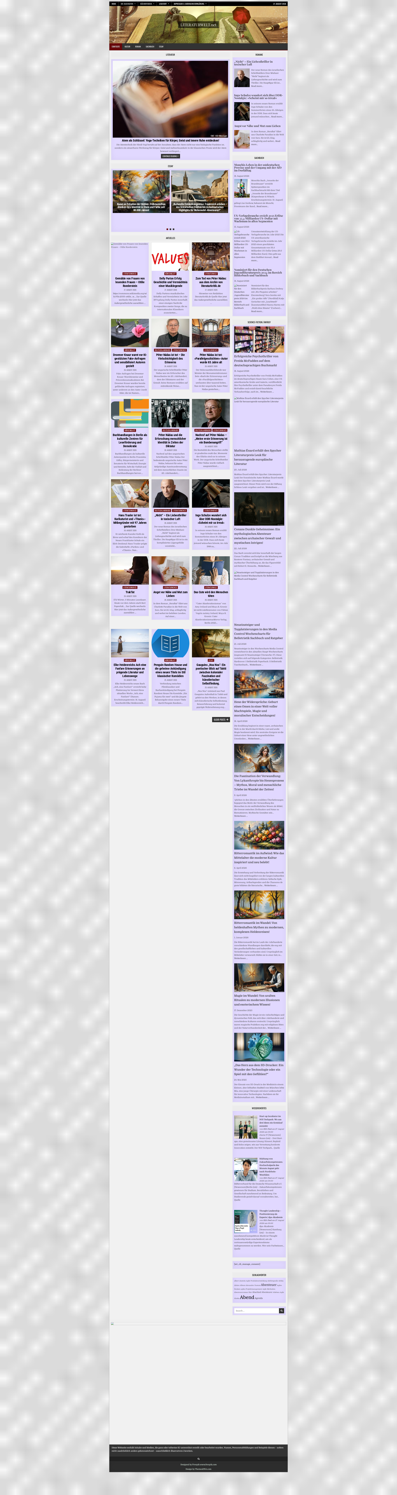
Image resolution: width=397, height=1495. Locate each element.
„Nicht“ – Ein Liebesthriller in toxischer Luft (170, 517)
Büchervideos (146, 3)
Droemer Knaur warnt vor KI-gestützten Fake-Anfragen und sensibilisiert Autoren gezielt (130, 360)
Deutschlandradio (162, 350)
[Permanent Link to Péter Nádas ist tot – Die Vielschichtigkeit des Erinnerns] (170, 333)
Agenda (259, 1298)
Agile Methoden (269, 1289)
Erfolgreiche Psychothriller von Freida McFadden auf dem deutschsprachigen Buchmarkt (256, 361)
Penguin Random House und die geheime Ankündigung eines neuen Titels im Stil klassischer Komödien (170, 670)
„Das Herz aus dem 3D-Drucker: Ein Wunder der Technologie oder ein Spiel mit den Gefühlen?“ (258, 1070)
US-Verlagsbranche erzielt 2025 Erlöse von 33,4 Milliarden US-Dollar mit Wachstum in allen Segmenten (258, 218)
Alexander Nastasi (253, 1285)
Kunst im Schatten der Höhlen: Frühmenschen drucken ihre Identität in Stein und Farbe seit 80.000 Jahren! (141, 207)
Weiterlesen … (267, 392)
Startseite (116, 46)
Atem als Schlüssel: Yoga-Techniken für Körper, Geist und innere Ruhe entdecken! (170, 140)
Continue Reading (171, 156)
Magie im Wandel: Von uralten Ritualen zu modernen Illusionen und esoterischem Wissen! (257, 1000)
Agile (282, 1292)
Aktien (236, 1285)
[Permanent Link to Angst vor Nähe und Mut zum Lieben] (170, 570)
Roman (138, 46)
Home (114, 3)
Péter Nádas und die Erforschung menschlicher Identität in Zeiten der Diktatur (170, 440)
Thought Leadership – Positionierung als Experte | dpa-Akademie (271, 1214)
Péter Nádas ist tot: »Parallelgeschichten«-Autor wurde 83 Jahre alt (211, 358)
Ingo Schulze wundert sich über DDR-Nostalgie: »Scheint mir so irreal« (211, 519)
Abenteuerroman (241, 1292)
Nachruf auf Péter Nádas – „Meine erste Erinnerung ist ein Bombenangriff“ (211, 438)
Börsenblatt (170, 273)
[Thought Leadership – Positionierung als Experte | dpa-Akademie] (245, 1232)
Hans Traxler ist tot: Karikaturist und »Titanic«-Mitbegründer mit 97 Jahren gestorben (130, 520)
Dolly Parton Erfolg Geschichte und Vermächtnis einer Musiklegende (170, 282)
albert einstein (240, 1281)
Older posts (219, 719)
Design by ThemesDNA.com (198, 1469)
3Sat (250, 1292)
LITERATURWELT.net (198, 24)
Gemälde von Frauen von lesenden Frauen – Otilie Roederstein (130, 282)
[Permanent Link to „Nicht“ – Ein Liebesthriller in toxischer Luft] (170, 493)
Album (242, 1285)
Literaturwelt (211, 273)
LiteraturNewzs (130, 273)
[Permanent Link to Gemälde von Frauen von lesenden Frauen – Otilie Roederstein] (130, 256)
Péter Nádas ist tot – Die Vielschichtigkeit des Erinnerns (170, 358)
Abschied (256, 1292)
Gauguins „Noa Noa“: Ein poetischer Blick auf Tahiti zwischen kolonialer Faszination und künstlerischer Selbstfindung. (211, 674)
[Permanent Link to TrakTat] (130, 570)
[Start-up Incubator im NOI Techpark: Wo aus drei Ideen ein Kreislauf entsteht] (245, 1138)
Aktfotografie (273, 1281)
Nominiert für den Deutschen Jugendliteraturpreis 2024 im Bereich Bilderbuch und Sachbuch (258, 272)
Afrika (281, 1281)
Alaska (236, 1298)
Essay (161, 46)
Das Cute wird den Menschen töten (211, 594)
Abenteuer (269, 1285)
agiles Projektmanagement (251, 1289)
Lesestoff (163, 3)
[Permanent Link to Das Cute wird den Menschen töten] (211, 570)
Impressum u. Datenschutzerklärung (189, 3)
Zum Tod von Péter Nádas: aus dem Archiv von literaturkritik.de (211, 282)
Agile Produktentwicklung (256, 1281)
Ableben (276, 1292)
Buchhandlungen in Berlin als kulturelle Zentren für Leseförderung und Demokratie (130, 440)
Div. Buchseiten (127, 3)
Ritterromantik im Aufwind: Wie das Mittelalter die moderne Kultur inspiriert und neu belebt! (259, 858)
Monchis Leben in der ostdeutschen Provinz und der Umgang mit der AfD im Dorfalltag (258, 167)
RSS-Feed (267, 1129)
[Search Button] (199, 1459)
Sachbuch (150, 46)
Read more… (257, 86)
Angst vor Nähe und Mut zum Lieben (170, 594)
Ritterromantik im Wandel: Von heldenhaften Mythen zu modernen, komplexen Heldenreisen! (259, 927)
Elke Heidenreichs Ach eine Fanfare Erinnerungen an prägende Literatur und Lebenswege (130, 670)
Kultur (127, 46)
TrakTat (130, 592)
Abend (247, 1297)
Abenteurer (267, 1292)
